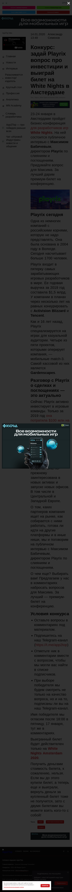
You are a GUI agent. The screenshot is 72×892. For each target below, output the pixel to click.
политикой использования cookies (14, 887)
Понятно (45, 885)
